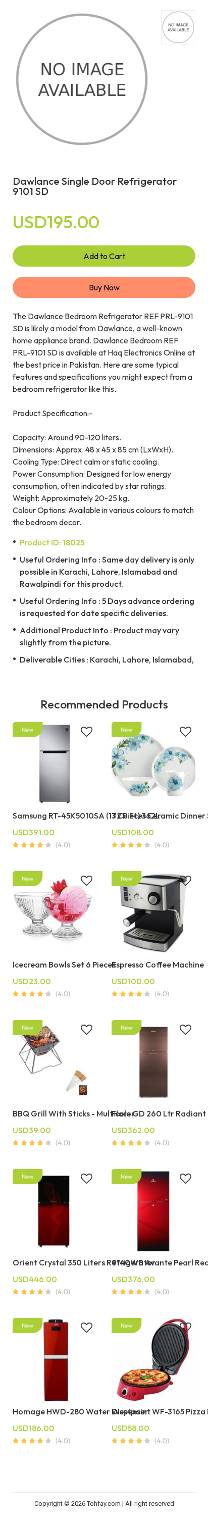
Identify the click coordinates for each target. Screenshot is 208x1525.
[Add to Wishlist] (86, 733)
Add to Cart (104, 256)
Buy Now (104, 287)
